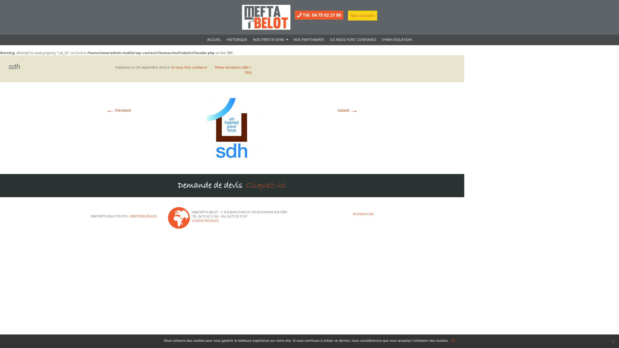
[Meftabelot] (266, 17)
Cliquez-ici (266, 185)
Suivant (348, 110)
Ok (453, 340)
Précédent (118, 110)
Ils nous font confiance (189, 67)
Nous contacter (362, 15)
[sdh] (232, 127)
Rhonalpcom (363, 214)
